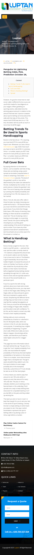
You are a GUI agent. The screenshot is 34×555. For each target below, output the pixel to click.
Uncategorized (7, 63)
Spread (12, 93)
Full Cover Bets (15, 89)
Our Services (21, 486)
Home (4, 41)
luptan (7, 61)
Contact (20, 491)
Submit (16, 521)
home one (5, 482)
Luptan (16, 548)
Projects (5, 491)
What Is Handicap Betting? (19, 91)
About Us (21, 482)
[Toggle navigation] (4, 17)
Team (4, 486)
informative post (8, 147)
